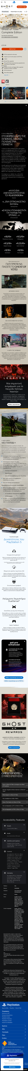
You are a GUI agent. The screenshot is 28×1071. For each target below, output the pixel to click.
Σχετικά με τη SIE (5, 1013)
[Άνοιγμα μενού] (1, 2)
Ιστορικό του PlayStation (7, 1022)
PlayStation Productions (7, 1018)
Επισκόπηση (5, 11)
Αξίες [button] (3, 1029)
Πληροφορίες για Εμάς (7, 1020)
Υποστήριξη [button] (5, 1032)
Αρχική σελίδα (5, 1008)
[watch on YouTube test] (21, 98)
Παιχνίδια (12, 1008)
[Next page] (26, 11)
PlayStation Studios (6, 1017)
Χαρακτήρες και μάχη (16, 11)
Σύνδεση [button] (4, 1038)
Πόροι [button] (3, 1035)
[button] (14, 93)
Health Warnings (7, 954)
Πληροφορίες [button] (5, 1011)
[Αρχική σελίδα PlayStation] (14, 2)
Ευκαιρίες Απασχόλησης (7, 1015)
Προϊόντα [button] (4, 1026)
